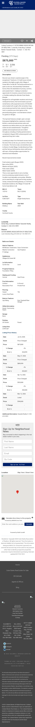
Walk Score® (21, 532)
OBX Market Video (17, 611)
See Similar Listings (10, 70)
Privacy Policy (23, 661)
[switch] (22, 41)
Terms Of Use (9, 661)
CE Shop (17, 617)
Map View (21, 472)
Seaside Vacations (17, 609)
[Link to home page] (18, 3)
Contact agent (7, 40)
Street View (30, 472)
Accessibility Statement (15, 663)
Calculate (29, 524)
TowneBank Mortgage (17, 615)
